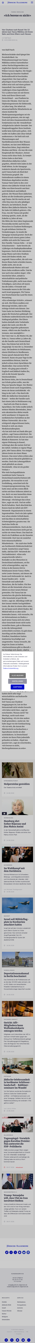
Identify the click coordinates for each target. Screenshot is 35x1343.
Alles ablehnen (17, 675)
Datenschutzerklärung (10, 668)
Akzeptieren (17, 687)
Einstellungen (17, 681)
